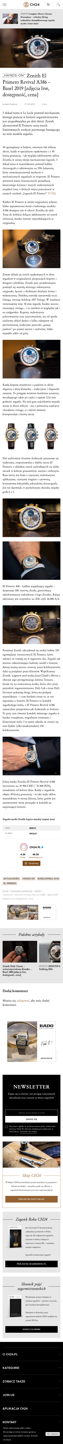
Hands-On (29, 907)
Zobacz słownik (31, 1358)
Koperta (24, 312)
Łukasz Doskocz (10, 104)
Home (5, 920)
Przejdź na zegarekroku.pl (31, 1292)
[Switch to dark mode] (48, 4)
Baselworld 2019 (48, 907)
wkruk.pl (33, 833)
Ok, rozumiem (52, 1434)
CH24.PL (31, 4)
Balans (56, 594)
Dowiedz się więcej (28, 1160)
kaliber (48, 164)
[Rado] (31, 940)
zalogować (23, 1029)
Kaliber (7, 202)
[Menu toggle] (4, 4)
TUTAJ (52, 193)
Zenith (38, 920)
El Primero (10, 912)
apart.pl (32, 828)
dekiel (17, 320)
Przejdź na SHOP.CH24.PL (31, 1228)
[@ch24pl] (24, 847)
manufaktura (10, 696)
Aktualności (11, 907)
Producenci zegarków (21, 920)
